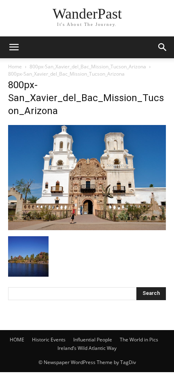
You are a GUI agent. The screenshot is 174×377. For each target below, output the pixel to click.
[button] (162, 47)
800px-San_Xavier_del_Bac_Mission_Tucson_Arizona (88, 66)
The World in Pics (139, 339)
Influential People (92, 339)
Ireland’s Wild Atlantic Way (87, 348)
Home (15, 66)
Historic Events (49, 339)
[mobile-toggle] (14, 47)
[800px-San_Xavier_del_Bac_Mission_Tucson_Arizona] (87, 228)
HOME (17, 339)
